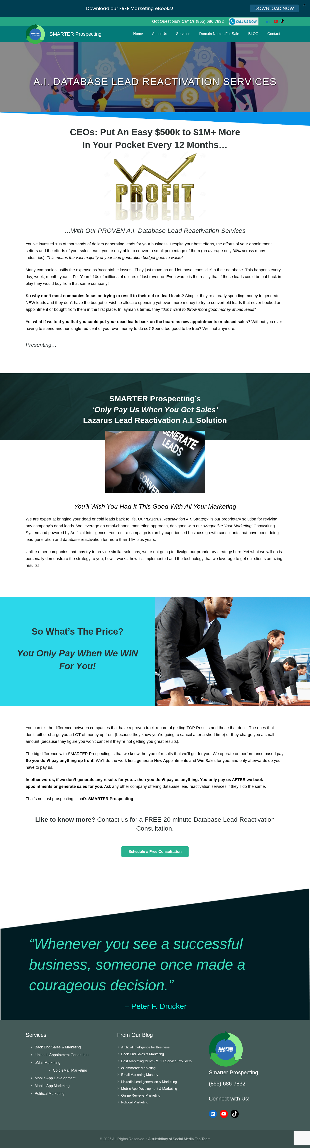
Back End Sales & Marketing (58, 1047)
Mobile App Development (55, 1078)
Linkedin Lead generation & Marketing (149, 1082)
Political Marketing (49, 1093)
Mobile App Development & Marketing (149, 1088)
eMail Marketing (47, 1062)
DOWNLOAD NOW (274, 8)
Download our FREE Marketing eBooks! (129, 8)
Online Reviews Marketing (140, 1095)
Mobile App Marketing (52, 1086)
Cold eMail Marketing (70, 1070)
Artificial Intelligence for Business (145, 1047)
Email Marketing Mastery (139, 1075)
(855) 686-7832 (227, 1083)
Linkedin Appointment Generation (62, 1055)
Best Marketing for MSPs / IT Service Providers (156, 1061)
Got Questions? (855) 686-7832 (188, 21)
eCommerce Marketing (138, 1068)
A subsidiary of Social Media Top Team (179, 1139)
